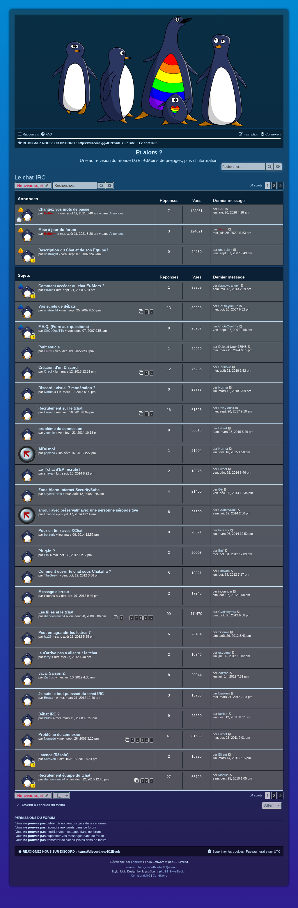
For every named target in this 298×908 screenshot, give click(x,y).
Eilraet (48, 290)
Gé (220, 489)
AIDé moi (46, 449)
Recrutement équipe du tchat (64, 775)
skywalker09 (53, 494)
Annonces (116, 213)
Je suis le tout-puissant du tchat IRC (71, 694)
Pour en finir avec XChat (60, 530)
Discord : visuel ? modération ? (66, 388)
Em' (46, 555)
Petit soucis (49, 347)
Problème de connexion (59, 734)
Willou (48, 718)
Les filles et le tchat (55, 612)
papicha (49, 453)
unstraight (51, 254)
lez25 (48, 636)
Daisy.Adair (226, 408)
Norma (49, 392)
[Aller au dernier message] (227, 209)
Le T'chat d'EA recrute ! (59, 469)
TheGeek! (51, 575)
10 (150, 618)
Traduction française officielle (142, 867)
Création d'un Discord (58, 367)
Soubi (222, 229)
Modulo (223, 775)
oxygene (224, 652)
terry (47, 657)
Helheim (50, 213)
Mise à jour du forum (57, 230)
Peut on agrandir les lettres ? (64, 632)
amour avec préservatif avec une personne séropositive (88, 510)
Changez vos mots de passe (63, 209)
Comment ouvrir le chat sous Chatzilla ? (74, 571)
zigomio (49, 432)
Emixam (224, 571)
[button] (280, 185)
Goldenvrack (227, 510)
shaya (48, 473)
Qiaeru (170, 867)
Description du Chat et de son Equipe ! (73, 250)
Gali (221, 209)
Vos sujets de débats (57, 306)
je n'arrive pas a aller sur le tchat (67, 653)
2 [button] (274, 185)
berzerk (49, 534)
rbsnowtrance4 (229, 285)
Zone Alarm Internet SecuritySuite (69, 490)
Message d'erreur (53, 592)
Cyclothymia (227, 611)
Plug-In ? (46, 551)
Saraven (50, 759)
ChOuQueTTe (228, 306)
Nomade (50, 738)
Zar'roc (49, 677)
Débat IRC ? (49, 714)
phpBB (135, 861)
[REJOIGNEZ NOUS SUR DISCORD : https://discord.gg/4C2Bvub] (149, 70)
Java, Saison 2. (52, 673)
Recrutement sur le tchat (60, 408)
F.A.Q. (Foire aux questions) (63, 327)
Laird (48, 351)
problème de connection (60, 428)
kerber (223, 713)
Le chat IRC (30, 177)
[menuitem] (46, 134)
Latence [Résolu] (53, 755)
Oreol (48, 371)
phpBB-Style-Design (172, 871)
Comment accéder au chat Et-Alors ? (71, 286)
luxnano (49, 514)
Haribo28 (224, 367)
